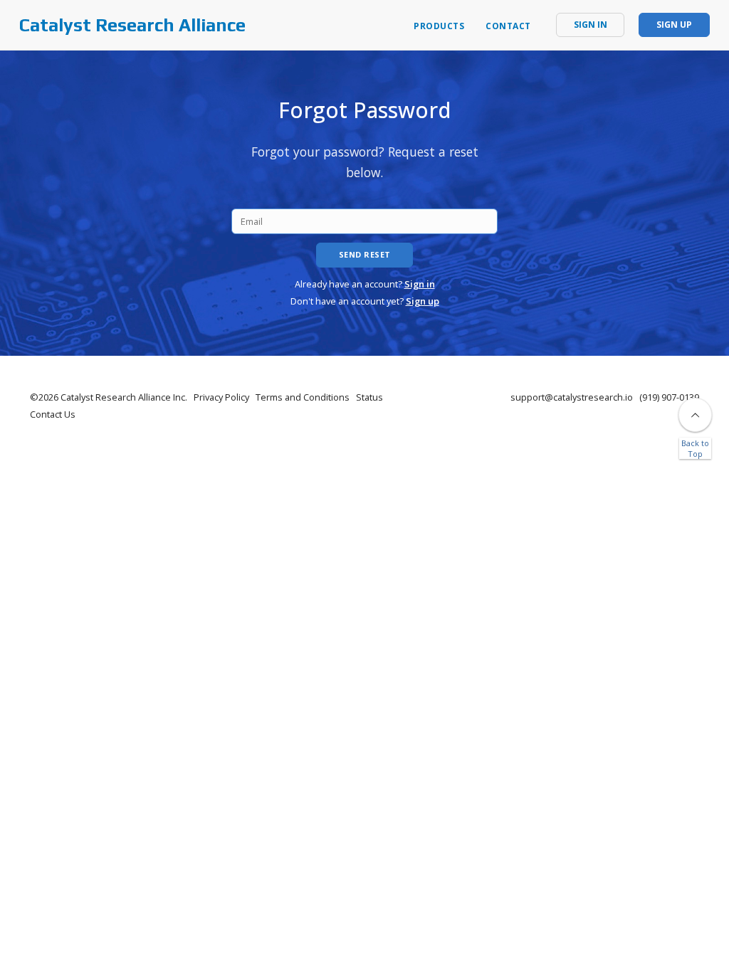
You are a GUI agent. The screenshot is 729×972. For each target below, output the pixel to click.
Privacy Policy (221, 397)
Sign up (422, 301)
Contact (508, 26)
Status (369, 397)
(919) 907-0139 (669, 397)
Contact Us (52, 414)
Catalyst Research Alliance (132, 25)
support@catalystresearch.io (571, 397)
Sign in (419, 284)
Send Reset (365, 254)
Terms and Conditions (303, 397)
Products (439, 26)
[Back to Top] (695, 415)
